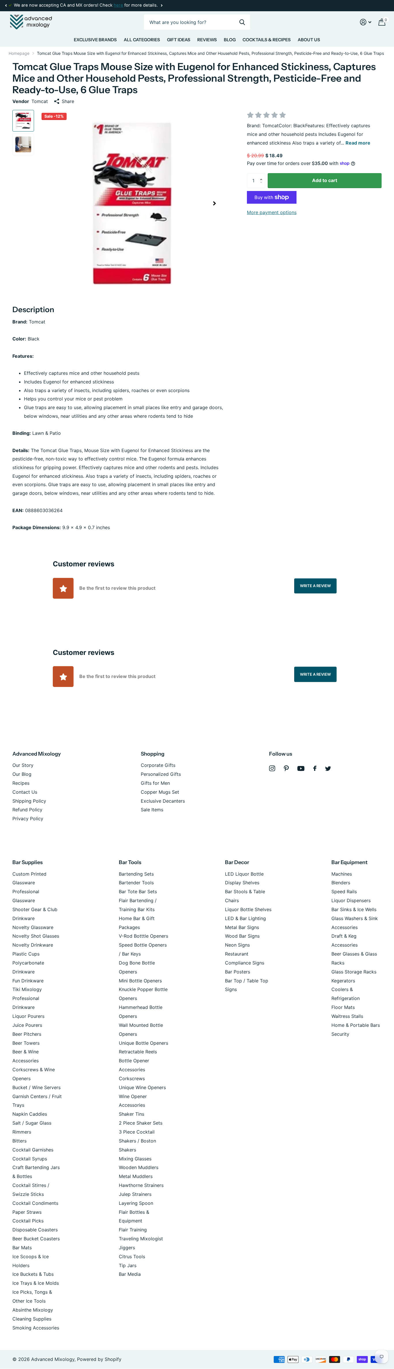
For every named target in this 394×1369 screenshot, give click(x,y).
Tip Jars (127, 1265)
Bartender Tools (136, 882)
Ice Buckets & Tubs (33, 1274)
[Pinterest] (286, 768)
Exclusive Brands (95, 39)
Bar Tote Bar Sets (138, 891)
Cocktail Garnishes (32, 1150)
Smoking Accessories (35, 1328)
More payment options (272, 212)
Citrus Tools (132, 1256)
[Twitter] (328, 768)
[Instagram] (272, 768)
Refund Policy (27, 809)
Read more (358, 143)
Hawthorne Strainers (141, 1185)
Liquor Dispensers (351, 900)
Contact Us (24, 792)
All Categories (142, 39)
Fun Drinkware (28, 981)
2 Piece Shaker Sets (140, 1123)
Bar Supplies (27, 862)
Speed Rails (344, 891)
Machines (341, 874)
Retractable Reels (138, 1052)
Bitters (19, 1141)
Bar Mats (22, 1247)
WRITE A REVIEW (315, 585)
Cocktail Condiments (35, 1203)
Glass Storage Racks (353, 972)
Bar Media (130, 1274)
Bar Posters (237, 972)
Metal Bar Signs (242, 927)
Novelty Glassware (32, 927)
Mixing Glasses (135, 1159)
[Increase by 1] (262, 175)
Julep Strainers (135, 1194)
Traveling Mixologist (141, 1238)
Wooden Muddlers (138, 1167)
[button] (6, 5)
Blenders (340, 882)
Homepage (19, 53)
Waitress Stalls (347, 1016)
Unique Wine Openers (142, 1087)
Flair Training (133, 1230)
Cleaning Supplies (31, 1319)
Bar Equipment (349, 862)
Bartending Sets (136, 874)
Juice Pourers (27, 1025)
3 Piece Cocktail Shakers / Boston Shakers (137, 1141)
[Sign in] (366, 22)
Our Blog (21, 774)
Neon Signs (237, 945)
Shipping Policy (29, 801)
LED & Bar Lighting (245, 918)
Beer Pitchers (26, 1034)
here (118, 5)
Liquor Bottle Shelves (248, 909)
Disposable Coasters (35, 1230)
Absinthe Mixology (32, 1310)
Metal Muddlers (136, 1176)
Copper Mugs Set (160, 792)
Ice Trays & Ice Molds (35, 1283)
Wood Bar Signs (242, 936)
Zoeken (242, 22)
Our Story (22, 765)
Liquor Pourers (28, 1016)
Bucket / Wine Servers (36, 1087)
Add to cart (324, 180)
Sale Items (152, 809)
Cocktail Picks (28, 1221)
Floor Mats (343, 1007)
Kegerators (343, 981)
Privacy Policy (27, 818)
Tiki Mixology (27, 989)
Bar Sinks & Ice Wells (353, 909)
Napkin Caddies (29, 1114)
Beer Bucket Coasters (36, 1238)
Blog (230, 39)
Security (340, 1034)
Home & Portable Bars (355, 1025)
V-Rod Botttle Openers (143, 936)
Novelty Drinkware (32, 945)
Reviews (207, 39)
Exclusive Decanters (163, 801)
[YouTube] (301, 768)
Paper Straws (27, 1212)
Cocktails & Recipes (267, 39)
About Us (309, 39)
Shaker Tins (131, 1114)
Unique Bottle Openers (143, 1043)
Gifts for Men (155, 783)
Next (161, 5)
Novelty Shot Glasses (35, 936)
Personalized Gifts (161, 774)
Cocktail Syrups (29, 1159)
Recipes (20, 783)
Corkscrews (132, 1078)
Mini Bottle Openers (140, 981)
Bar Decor (237, 862)
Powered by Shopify (99, 1359)
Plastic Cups (26, 954)
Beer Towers (26, 1043)
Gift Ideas (178, 39)
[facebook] (314, 768)
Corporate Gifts (158, 765)
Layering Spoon (136, 1203)
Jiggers (127, 1247)
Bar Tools (130, 862)
